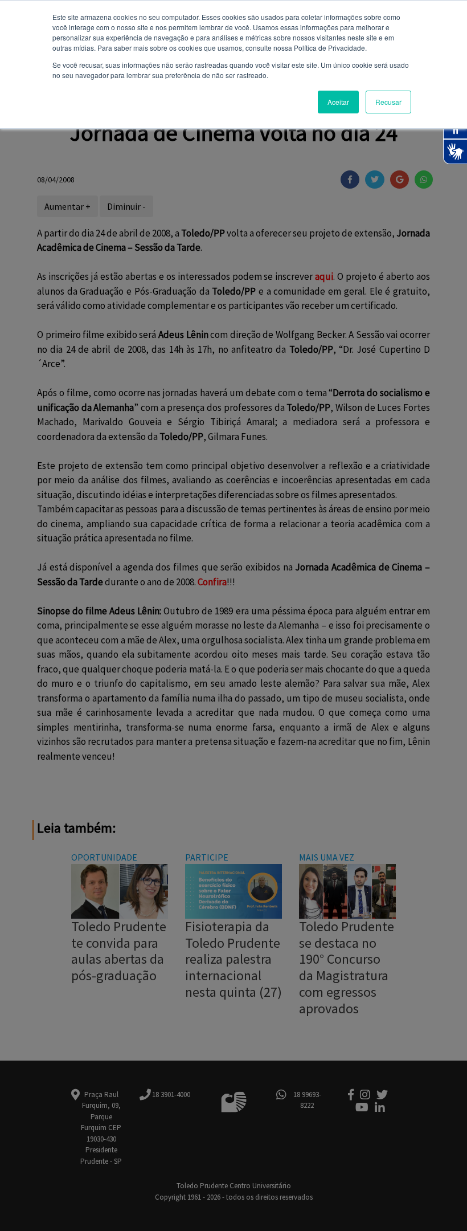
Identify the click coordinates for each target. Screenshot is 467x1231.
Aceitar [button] (338, 102)
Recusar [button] (388, 102)
